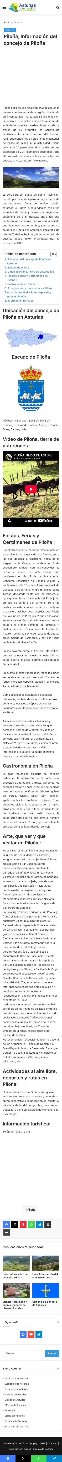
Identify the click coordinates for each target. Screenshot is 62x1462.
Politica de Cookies (43, 1449)
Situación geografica (16, 1426)
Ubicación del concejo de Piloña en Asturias (29, 261)
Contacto (52, 1443)
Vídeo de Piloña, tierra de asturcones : (31, 271)
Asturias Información (16, 1378)
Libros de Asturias (15, 1415)
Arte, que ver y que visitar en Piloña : (31, 288)
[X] (14, 1224)
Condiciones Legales (20, 1449)
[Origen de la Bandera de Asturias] (45, 1290)
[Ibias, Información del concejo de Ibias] (16, 1263)
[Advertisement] (31, 78)
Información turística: (20, 300)
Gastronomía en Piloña (21, 284)
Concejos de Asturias (16, 1389)
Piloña (31, 1209)
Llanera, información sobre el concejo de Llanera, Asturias (15, 1305)
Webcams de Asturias (17, 1383)
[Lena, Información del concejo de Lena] (45, 1263)
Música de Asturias (15, 1405)
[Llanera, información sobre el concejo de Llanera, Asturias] (16, 1290)
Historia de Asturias (15, 1394)
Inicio (9, 22)
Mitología (10, 1410)
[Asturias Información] (22, 7)
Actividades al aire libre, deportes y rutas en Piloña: (29, 294)
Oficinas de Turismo (16, 1421)
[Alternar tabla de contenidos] (52, 254)
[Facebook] (6, 1224)
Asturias (18, 22)
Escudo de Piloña (18, 267)
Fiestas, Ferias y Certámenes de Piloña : (28, 278)
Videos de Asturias (15, 1399)
